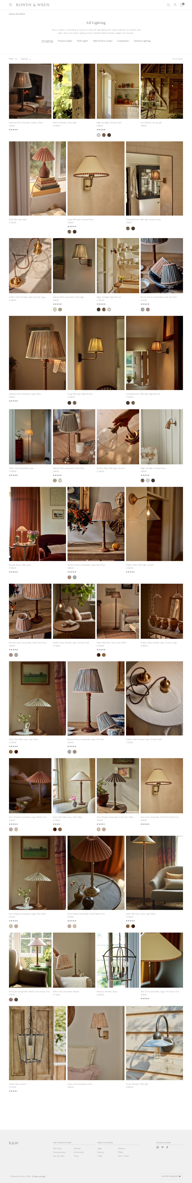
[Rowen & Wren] (32, 4)
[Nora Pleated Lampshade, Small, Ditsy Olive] (118, 798)
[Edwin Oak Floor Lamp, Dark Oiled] (118, 624)
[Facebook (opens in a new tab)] (167, 1147)
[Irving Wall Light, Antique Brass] (96, 192)
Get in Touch (123, 1156)
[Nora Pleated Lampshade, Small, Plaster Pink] (96, 886)
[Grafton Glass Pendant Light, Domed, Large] (30, 273)
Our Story (57, 1148)
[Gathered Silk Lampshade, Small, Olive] (74, 449)
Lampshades (123, 40)
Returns (101, 1152)
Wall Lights (82, 40)
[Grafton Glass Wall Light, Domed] (118, 444)
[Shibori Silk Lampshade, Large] (30, 446)
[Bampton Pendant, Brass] (118, 968)
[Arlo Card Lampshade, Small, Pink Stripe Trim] (162, 795)
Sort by (24, 59)
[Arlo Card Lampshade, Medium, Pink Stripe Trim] (30, 970)
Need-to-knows (105, 1143)
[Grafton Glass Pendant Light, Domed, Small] (74, 619)
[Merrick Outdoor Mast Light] (74, 99)
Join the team (58, 1156)
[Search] (168, 4)
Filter (11, 59)
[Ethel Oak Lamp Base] (37, 187)
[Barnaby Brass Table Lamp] (37, 534)
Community (79, 1152)
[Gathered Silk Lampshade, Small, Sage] (74, 278)
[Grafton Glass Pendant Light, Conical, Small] (154, 706)
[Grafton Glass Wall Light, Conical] (154, 534)
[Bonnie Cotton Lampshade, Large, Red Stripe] (96, 537)
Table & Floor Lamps (102, 40)
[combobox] (171, 1176)
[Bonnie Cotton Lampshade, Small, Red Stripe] (30, 624)
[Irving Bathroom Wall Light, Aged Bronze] (154, 365)
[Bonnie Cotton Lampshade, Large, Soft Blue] (96, 712)
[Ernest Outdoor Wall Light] (154, 1051)
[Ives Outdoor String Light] (162, 99)
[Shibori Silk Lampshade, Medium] (74, 968)
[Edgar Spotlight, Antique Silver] (118, 104)
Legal (100, 1148)
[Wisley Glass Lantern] (37, 1054)
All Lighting (47, 40)
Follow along (163, 1143)
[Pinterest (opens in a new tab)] (163, 1147)
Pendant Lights (65, 40)
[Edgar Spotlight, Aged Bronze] (118, 278)
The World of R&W (62, 1143)
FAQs (120, 1152)
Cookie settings (38, 1176)
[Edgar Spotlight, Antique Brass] (162, 449)
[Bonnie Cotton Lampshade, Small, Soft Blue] (162, 278)
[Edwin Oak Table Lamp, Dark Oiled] (74, 798)
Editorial (77, 1148)
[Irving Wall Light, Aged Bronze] (96, 365)
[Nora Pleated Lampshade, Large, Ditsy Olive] (37, 886)
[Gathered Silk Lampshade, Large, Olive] (37, 363)
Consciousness (59, 1152)
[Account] (175, 4)
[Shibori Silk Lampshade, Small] (96, 1051)
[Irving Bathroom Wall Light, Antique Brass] (154, 190)
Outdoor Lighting (142, 40)
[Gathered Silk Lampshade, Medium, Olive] (30, 101)
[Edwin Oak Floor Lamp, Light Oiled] (154, 886)
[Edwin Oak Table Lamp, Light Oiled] (37, 712)
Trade (100, 1156)
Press (76, 1156)
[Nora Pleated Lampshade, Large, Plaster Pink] (30, 798)
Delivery (121, 1148)
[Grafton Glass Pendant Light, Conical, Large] (162, 619)
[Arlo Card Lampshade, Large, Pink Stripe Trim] (162, 970)
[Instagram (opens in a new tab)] (157, 1147)
